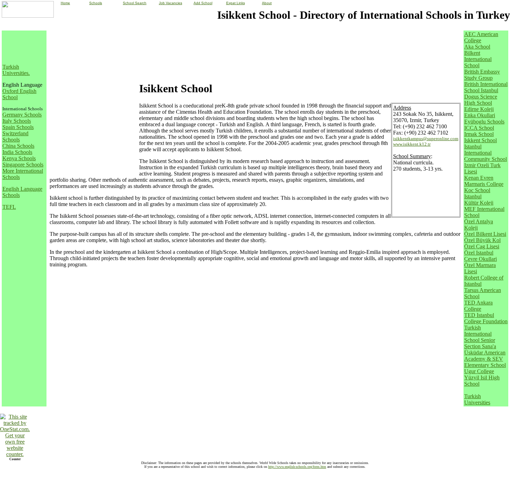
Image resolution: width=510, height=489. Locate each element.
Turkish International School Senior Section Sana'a (480, 337)
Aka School (477, 47)
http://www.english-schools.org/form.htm (297, 467)
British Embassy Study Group (482, 75)
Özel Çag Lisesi (481, 246)
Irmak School (479, 134)
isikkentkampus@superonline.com (425, 138)
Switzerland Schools (15, 136)
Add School (203, 3)
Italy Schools (16, 121)
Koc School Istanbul (477, 193)
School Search (134, 3)
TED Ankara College (478, 306)
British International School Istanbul (486, 87)
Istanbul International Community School (485, 153)
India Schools (17, 152)
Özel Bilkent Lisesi (485, 234)
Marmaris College (483, 184)
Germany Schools (22, 115)
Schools (95, 3)
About (267, 3)
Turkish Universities (15, 70)
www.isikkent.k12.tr (412, 144)
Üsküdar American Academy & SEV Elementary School (485, 359)
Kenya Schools (19, 158)
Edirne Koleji (479, 109)
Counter (15, 459)
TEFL (9, 207)
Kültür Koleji (478, 203)
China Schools (18, 146)
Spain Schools (18, 127)
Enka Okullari (479, 115)
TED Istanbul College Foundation (486, 318)
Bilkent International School (478, 59)
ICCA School (479, 128)
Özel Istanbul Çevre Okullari (480, 256)
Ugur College (479, 371)
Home (65, 3)
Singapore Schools (22, 165)
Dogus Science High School (480, 100)
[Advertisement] (23, 46)
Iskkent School (480, 140)
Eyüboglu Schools (484, 122)
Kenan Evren (478, 178)
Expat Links (235, 3)
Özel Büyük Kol (482, 240)
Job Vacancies (170, 3)
